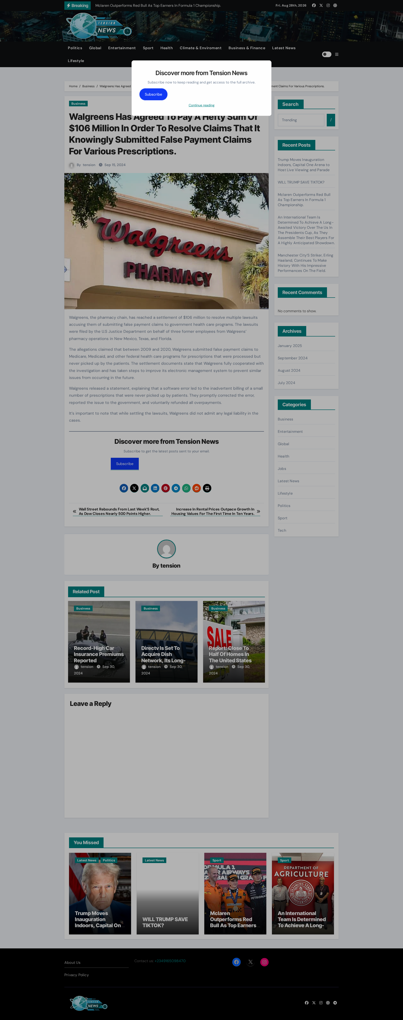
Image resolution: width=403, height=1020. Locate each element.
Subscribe (153, 94)
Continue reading (202, 105)
